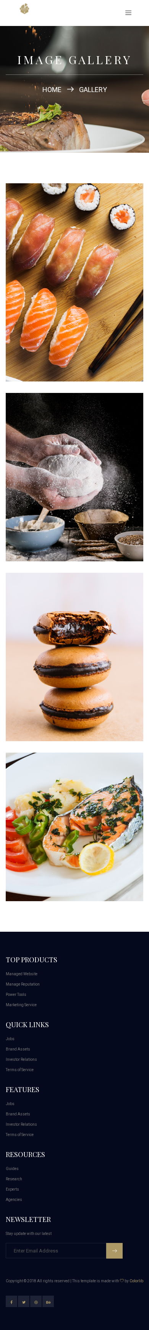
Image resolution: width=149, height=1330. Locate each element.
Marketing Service (21, 1005)
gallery (93, 90)
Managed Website (21, 974)
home (52, 90)
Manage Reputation (23, 984)
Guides (12, 1169)
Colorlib (136, 1281)
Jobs (10, 1039)
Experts (12, 1189)
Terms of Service (20, 1070)
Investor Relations (21, 1059)
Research (14, 1179)
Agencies (14, 1199)
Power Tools (16, 994)
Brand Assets (18, 1049)
